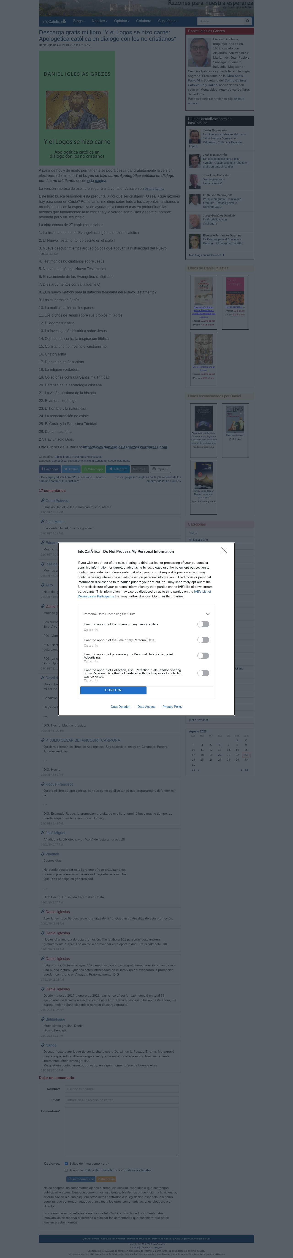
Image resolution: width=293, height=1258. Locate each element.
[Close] (225, 552)
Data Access (146, 706)
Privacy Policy (172, 706)
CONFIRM (113, 690)
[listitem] (146, 614)
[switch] (203, 624)
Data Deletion (120, 706)
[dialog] (146, 629)
